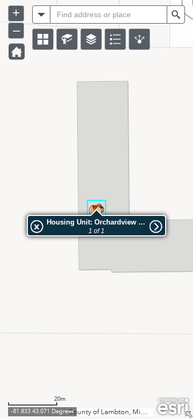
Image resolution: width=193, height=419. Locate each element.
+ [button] (16, 12)
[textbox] (108, 14)
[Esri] (172, 406)
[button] (43, 39)
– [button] (16, 30)
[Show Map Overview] (188, 414)
